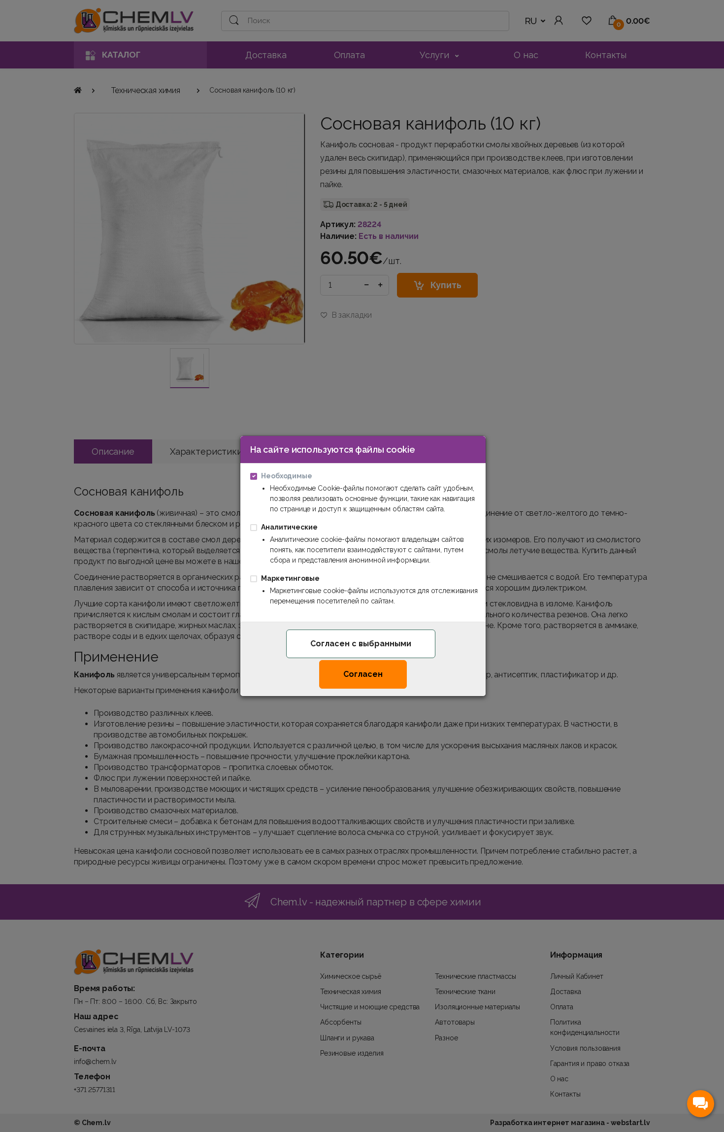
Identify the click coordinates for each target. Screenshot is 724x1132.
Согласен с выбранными (360, 643)
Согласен (363, 674)
